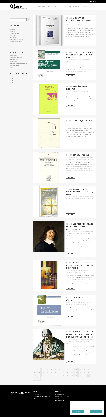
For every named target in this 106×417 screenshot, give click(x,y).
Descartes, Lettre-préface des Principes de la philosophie (79, 265)
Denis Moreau (85, 159)
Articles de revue (14, 59)
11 (80, 369)
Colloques (12, 31)
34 (51, 376)
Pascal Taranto (86, 59)
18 (47, 372)
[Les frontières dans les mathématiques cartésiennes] (48, 236)
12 (84, 369)
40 (76, 376)
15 (35, 372)
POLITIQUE (96, 411)
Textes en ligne (78, 233)
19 (51, 372)
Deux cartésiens (81, 155)
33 (47, 376)
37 (63, 376)
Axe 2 (11, 80)
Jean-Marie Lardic (78, 304)
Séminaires (13, 29)
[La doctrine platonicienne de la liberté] (48, 30)
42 (84, 376)
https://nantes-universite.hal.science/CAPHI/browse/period (43, 396)
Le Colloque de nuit (82, 121)
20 (55, 372)
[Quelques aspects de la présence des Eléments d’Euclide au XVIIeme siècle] (48, 344)
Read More (70, 40)
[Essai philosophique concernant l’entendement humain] (48, 64)
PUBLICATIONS (16, 52)
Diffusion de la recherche (16, 41)
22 (63, 372)
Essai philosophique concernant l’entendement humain (80, 55)
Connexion (93, 1)
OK (28, 19)
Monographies (13, 55)
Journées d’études (14, 33)
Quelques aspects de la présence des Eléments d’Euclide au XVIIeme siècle (79, 334)
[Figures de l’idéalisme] (48, 310)
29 (92, 372)
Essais (11, 67)
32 (43, 376)
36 (59, 376)
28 (88, 372)
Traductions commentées (16, 57)
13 (88, 369)
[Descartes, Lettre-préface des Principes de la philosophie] (48, 275)
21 (59, 372)
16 (39, 372)
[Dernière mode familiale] (48, 99)
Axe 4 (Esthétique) (84, 123)
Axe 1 (11, 78)
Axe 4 (11, 84)
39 (72, 376)
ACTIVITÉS (14, 25)
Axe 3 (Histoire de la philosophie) (83, 23)
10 (76, 369)
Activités (78, 123)
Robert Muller (77, 25)
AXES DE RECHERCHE (19, 73)
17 (43, 372)
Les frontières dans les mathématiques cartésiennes (79, 226)
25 (76, 372)
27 (84, 372)
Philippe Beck (86, 91)
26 (80, 372)
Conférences (13, 35)
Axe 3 (11, 82)
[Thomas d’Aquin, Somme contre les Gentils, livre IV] (48, 201)
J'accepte (78, 411)
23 (67, 372)
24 (72, 372)
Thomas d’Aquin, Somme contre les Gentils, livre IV (79, 192)
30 (35, 376)
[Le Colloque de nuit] (48, 133)
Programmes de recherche (16, 39)
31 (39, 376)
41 (80, 376)
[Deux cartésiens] (48, 167)
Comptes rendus (14, 61)
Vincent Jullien (87, 233)
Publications (69, 25)
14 (92, 369)
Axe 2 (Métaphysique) (81, 157)
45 (35, 379)
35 (55, 376)
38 (67, 376)
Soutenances (13, 37)
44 (92, 376)
